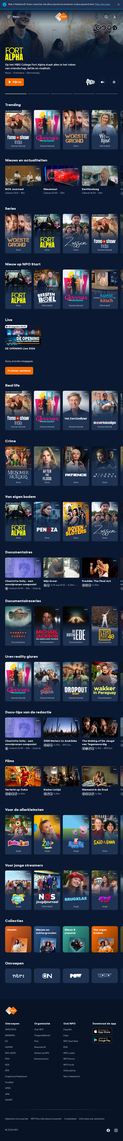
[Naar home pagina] (61, 17)
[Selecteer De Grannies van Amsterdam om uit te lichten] (38, 92)
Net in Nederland (71, 1076)
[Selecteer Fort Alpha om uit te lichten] (16, 92)
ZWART (8, 1100)
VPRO (8, 1088)
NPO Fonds (68, 1065)
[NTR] (18, 975)
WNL (7, 1094)
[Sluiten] (118, 5)
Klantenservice (41, 1059)
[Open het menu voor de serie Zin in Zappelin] (57, 818)
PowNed (9, 1082)
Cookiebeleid (70, 1119)
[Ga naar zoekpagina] (106, 17)
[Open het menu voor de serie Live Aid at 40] (115, 609)
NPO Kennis (69, 1059)
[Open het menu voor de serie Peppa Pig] (86, 818)
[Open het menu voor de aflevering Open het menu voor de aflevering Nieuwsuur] (76, 169)
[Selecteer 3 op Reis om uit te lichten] (84, 92)
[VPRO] (105, 975)
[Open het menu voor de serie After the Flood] (57, 450)
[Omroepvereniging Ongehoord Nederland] (47, 975)
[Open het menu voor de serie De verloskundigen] (115, 394)
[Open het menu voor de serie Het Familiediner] (86, 394)
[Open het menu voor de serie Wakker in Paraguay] (115, 665)
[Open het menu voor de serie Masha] (28, 818)
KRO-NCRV (10, 1053)
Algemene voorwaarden (16, 1119)
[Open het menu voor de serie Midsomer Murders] (28, 450)
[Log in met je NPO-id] (114, 17)
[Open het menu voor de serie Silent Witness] (115, 450)
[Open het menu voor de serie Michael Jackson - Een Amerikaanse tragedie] (57, 609)
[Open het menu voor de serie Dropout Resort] (86, 665)
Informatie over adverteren (92, 1119)
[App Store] (102, 1031)
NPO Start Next (70, 1041)
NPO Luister (69, 1053)
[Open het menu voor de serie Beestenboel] (57, 273)
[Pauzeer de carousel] (114, 82)
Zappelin (67, 1029)
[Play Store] (102, 1040)
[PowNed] (76, 975)
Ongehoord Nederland (16, 1076)
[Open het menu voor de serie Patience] (86, 450)
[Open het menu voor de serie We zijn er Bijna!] (115, 113)
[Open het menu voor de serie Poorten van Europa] (28, 609)
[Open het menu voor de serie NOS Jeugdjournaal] (57, 874)
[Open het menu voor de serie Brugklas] (86, 874)
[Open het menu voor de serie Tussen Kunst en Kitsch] (115, 273)
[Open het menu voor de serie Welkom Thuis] (115, 874)
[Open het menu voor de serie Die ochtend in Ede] (86, 609)
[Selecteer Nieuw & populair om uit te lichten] (107, 92)
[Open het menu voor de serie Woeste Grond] (86, 113)
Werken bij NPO (41, 1053)
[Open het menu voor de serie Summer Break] (28, 874)
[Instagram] (116, 1130)
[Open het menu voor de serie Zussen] (86, 217)
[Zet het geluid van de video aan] (102, 82)
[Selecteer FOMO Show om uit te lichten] (61, 92)
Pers (36, 1041)
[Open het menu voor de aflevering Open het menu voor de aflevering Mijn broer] (76, 561)
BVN (65, 1047)
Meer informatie (102, 4)
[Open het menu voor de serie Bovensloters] (86, 505)
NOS (7, 1065)
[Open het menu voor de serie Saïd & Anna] (115, 818)
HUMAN (9, 1047)
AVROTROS (10, 1029)
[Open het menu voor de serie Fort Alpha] (57, 217)
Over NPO (39, 1029)
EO (6, 1041)
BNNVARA (10, 1035)
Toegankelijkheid (42, 1035)
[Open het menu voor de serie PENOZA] (57, 505)
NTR (7, 1070)
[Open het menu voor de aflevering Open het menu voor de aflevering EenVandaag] (115, 169)
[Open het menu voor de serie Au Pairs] (57, 665)
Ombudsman (69, 1070)
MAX (7, 1059)
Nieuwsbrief (40, 1047)
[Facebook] (108, 1130)
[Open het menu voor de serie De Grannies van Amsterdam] (57, 113)
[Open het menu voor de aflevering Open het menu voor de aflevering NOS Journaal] (38, 169)
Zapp (66, 1035)
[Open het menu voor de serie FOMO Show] (28, 113)
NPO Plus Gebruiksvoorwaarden (46, 1119)
